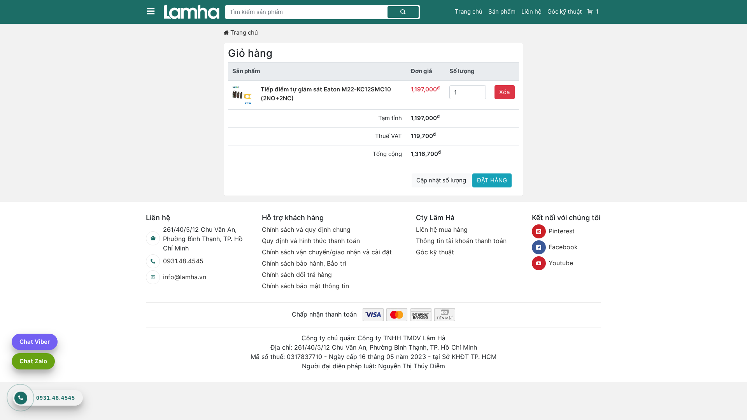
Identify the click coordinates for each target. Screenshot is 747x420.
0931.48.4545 (183, 261)
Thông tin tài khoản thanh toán (461, 241)
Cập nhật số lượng (441, 180)
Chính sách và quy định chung (306, 229)
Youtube (561, 263)
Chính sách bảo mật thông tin (305, 286)
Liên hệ (531, 11)
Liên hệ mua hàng (442, 229)
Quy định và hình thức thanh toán (311, 241)
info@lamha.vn (184, 277)
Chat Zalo (33, 361)
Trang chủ (468, 11)
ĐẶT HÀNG (492, 180)
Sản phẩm (502, 11)
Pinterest (562, 231)
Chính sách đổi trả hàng (297, 274)
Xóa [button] (504, 92)
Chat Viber (34, 341)
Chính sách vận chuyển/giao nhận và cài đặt (327, 252)
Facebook (563, 247)
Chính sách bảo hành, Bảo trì (304, 263)
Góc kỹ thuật (564, 11)
